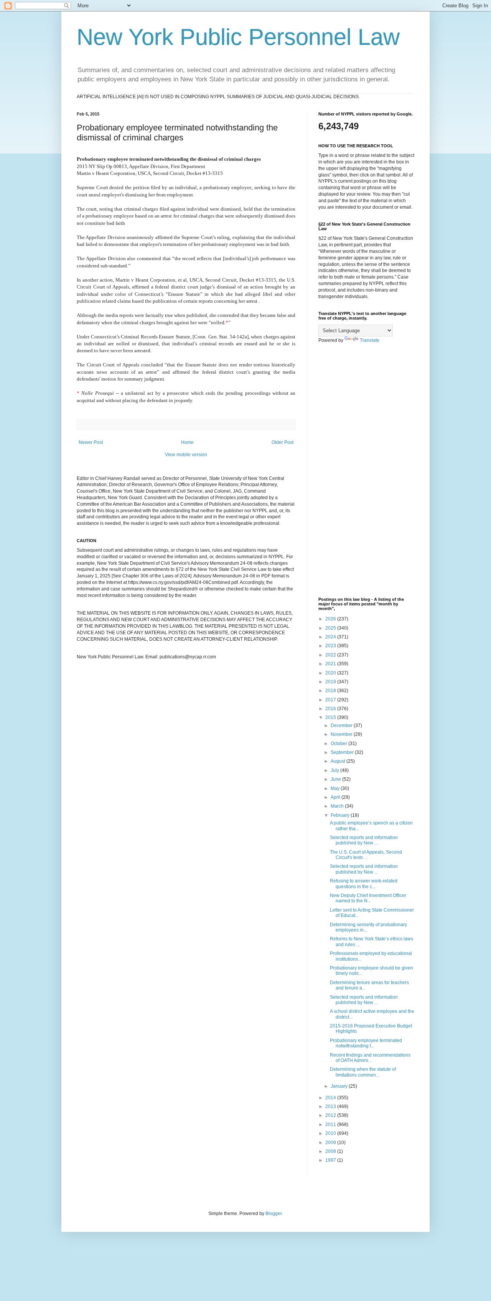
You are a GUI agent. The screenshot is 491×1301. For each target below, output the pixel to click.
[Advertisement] (366, 470)
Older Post (282, 442)
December (342, 725)
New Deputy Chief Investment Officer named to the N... (368, 898)
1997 (331, 1160)
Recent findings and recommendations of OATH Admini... (370, 1057)
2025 (331, 628)
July (335, 770)
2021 (331, 663)
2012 (331, 1115)
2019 (331, 681)
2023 (331, 645)
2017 (331, 699)
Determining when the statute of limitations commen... (363, 1072)
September (343, 752)
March (338, 806)
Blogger (273, 1213)
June (336, 779)
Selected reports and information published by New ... (364, 840)
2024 (331, 637)
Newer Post (91, 442)
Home (187, 442)
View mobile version (186, 454)
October (339, 743)
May (336, 788)
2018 (331, 690)
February (341, 815)
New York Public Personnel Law (238, 37)
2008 (331, 1151)
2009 (331, 1142)
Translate (369, 340)
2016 (331, 708)
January (340, 1086)
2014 (331, 1097)
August (338, 761)
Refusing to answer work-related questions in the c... (363, 883)
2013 (331, 1106)
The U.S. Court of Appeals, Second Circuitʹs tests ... (366, 854)
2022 (331, 655)
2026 (331, 619)
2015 (331, 717)
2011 (331, 1124)
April (336, 797)
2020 (331, 673)
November (342, 734)
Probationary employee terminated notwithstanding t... (366, 1043)
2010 (331, 1133)
